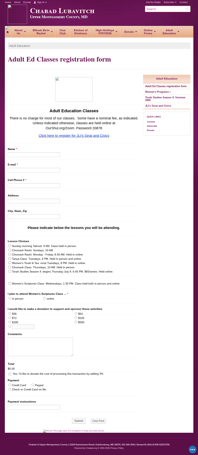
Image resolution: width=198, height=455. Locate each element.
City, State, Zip (17, 211)
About (17, 2)
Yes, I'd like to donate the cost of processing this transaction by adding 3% (58, 373)
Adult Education (19, 46)
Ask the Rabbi (153, 2)
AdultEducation (169, 32)
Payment (13, 380)
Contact (183, 2)
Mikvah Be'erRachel (41, 32)
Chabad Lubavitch (62, 12)
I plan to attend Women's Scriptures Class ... (38, 293)
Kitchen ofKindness (81, 32)
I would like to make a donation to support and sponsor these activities (55, 308)
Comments (15, 334)
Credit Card (19, 385)
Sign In (40, 2)
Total (11, 363)
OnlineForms (148, 32)
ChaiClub (63, 32)
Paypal (39, 385)
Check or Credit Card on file (29, 389)
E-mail (13, 164)
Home (8, 2)
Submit (78, 420)
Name (12, 149)
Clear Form (98, 421)
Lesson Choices (18, 241)
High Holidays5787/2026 (105, 32)
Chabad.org (91, 448)
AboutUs (19, 32)
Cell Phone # (17, 180)
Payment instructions (22, 401)
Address (13, 195)
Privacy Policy (117, 448)
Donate (27, 2)
